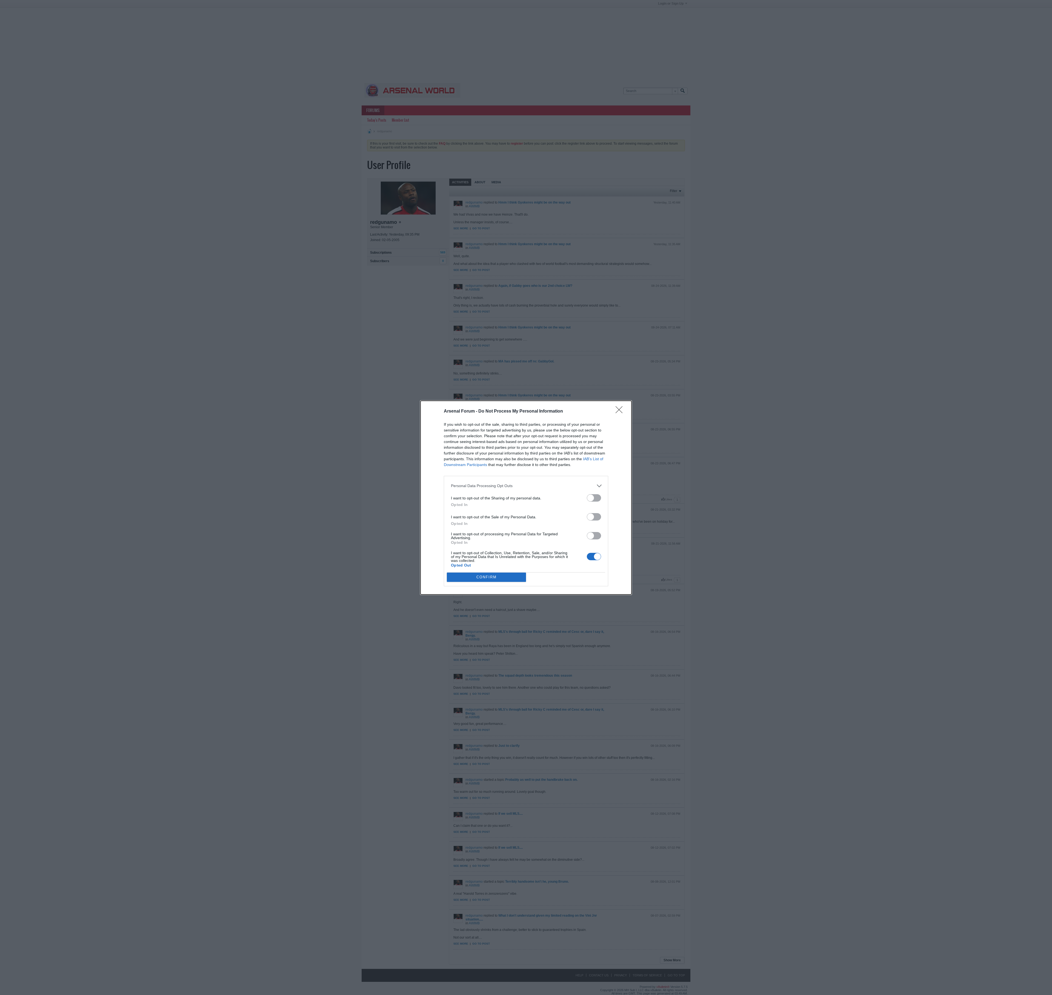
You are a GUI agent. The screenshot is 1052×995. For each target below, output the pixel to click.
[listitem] (526, 486)
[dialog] (526, 497)
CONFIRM (486, 577)
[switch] (594, 498)
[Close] (621, 411)
